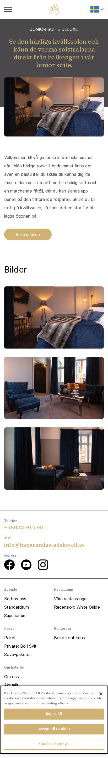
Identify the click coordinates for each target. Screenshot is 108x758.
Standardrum (16, 607)
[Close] (101, 694)
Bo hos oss (15, 598)
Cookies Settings (54, 744)
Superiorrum (15, 615)
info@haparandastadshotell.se (44, 544)
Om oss (11, 676)
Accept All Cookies (54, 729)
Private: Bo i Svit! (20, 646)
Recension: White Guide (77, 607)
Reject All (54, 714)
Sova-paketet (17, 654)
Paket (10, 637)
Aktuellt (11, 685)
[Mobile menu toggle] (8, 9)
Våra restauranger (71, 598)
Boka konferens (69, 637)
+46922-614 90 (24, 527)
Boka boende (28, 234)
